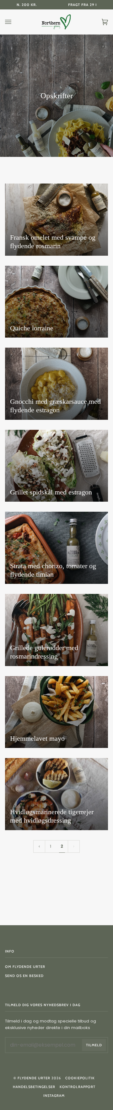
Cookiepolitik (80, 1078)
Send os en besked (24, 976)
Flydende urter (34, 1078)
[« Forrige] (39, 846)
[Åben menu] (14, 22)
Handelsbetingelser (34, 1087)
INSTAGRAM (54, 1095)
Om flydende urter (25, 966)
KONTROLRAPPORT (77, 1087)
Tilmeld (94, 1045)
